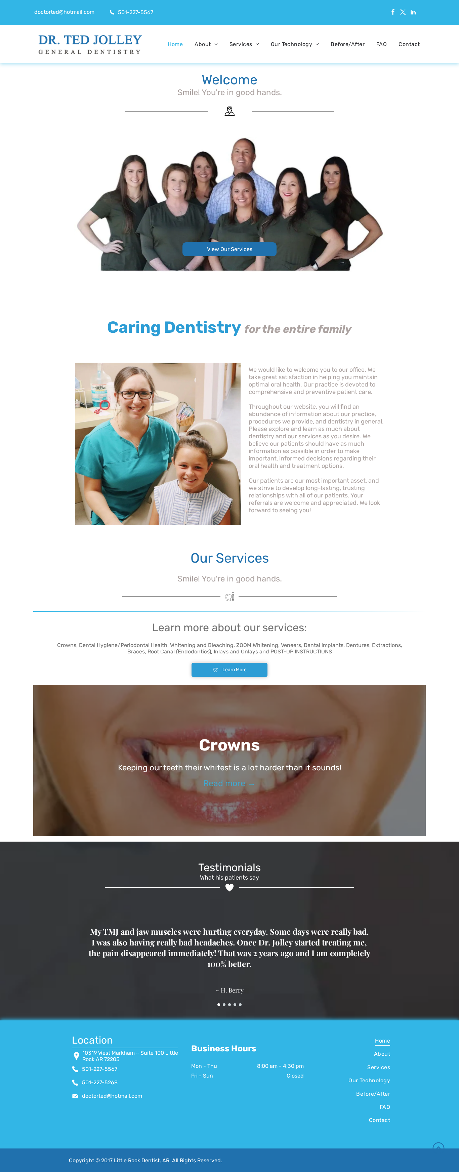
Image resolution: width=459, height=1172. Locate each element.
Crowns (229, 745)
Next (437, 761)
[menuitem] (175, 44)
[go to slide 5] (240, 1004)
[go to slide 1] (218, 1004)
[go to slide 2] (224, 1004)
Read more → (229, 783)
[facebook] (393, 13)
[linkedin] (413, 13)
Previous (21, 761)
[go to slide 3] (229, 1004)
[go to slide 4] (235, 1004)
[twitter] (403, 13)
